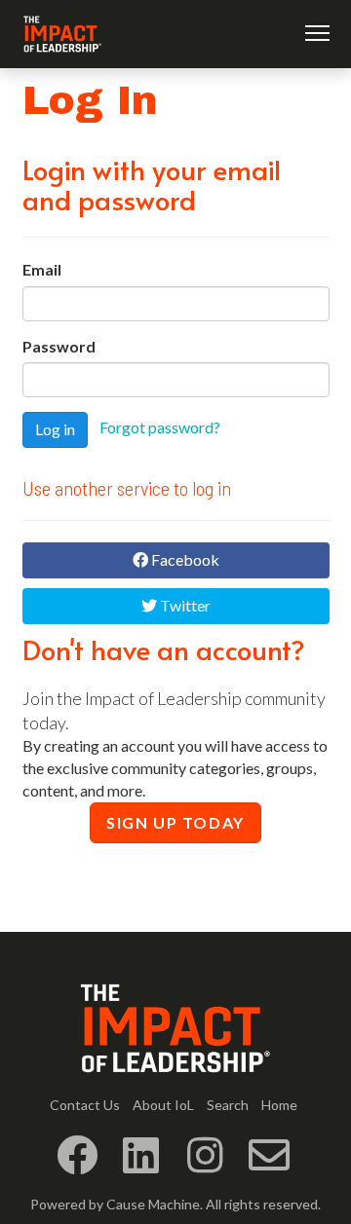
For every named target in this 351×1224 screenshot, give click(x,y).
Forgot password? (159, 428)
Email (41, 269)
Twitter (184, 605)
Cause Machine (153, 1204)
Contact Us (85, 1104)
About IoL (163, 1104)
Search (228, 1104)
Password (59, 346)
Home (279, 1104)
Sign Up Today (175, 822)
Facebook (183, 559)
